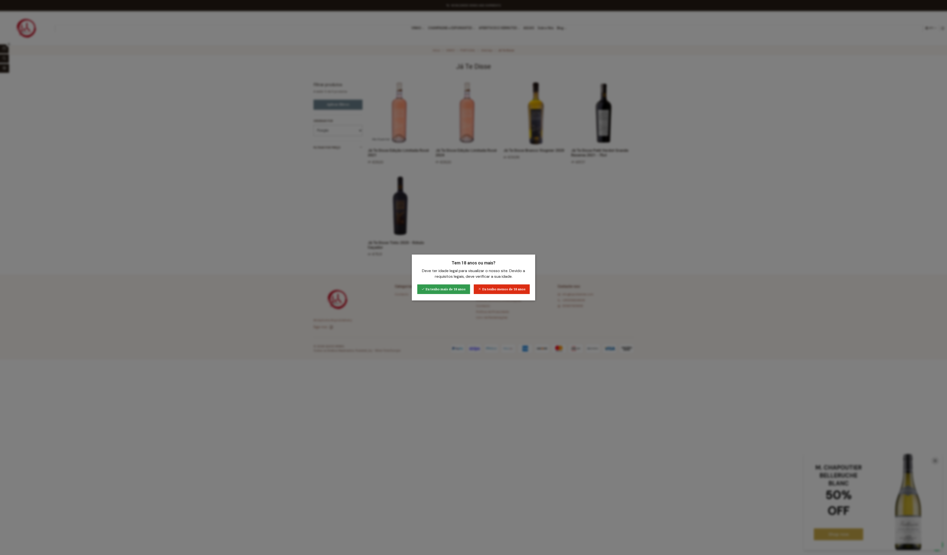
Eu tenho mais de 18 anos (445, 289)
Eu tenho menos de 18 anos (503, 289)
